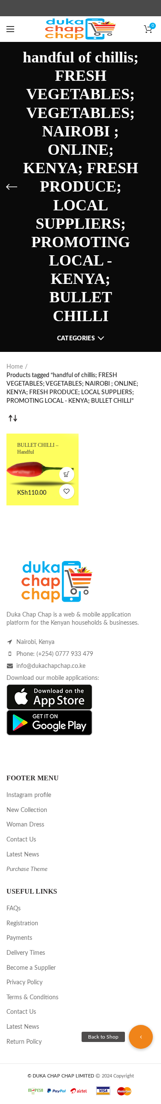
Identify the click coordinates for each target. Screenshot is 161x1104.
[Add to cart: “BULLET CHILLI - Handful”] (66, 474)
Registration (22, 924)
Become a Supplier (31, 968)
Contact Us (21, 840)
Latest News (22, 855)
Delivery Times (25, 953)
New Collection (26, 810)
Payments (19, 938)
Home (14, 367)
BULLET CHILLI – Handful (37, 448)
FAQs (13, 909)
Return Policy (24, 1042)
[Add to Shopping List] (66, 491)
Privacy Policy (24, 983)
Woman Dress (25, 825)
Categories (76, 339)
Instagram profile (28, 795)
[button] (141, 1037)
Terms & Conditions (32, 998)
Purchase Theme (27, 869)
